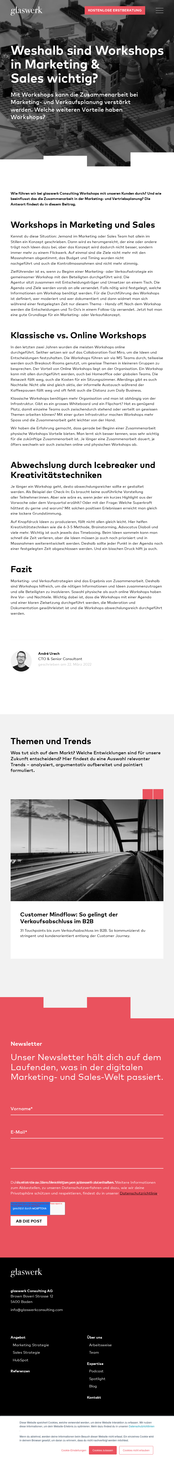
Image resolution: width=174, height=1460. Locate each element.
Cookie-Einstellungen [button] (73, 1450)
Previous (148, 794)
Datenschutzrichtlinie (138, 1192)
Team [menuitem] (94, 1352)
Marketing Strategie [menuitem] (31, 1344)
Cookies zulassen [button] (103, 1450)
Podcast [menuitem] (96, 1370)
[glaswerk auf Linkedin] (14, 1320)
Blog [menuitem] (93, 1385)
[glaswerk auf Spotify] (24, 1320)
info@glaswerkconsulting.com (37, 1309)
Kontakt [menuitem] (94, 1397)
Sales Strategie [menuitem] (26, 1352)
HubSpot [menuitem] (20, 1359)
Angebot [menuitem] (18, 1337)
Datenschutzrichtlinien (141, 1426)
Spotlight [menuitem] (97, 1378)
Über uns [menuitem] (94, 1337)
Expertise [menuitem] (95, 1363)
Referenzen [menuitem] (20, 1370)
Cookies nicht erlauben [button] (136, 1450)
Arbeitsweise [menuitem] (100, 1344)
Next (158, 794)
